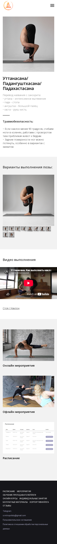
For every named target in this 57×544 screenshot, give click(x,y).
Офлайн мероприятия (19, 412)
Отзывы (7, 506)
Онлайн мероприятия (19, 365)
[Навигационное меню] (52, 5)
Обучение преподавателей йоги (19, 495)
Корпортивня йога (39, 502)
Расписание (11, 458)
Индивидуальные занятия (33, 498)
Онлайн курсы (10, 498)
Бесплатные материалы (15, 502)
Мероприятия (24, 491)
